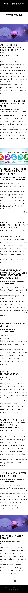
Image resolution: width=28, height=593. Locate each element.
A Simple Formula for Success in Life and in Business (13, 474)
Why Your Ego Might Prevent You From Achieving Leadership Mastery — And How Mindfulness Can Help (13, 423)
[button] (14, 9)
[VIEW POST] (14, 33)
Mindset (4, 56)
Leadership (5, 177)
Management (5, 109)
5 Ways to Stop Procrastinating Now (9, 373)
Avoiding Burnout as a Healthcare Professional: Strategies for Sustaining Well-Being (13, 48)
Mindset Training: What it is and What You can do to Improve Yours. (13, 103)
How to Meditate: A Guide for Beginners (12, 537)
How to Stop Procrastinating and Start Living (13, 325)
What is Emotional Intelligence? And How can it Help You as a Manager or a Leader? (14, 171)
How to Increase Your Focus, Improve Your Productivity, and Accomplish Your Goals (14, 225)
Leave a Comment (10, 58)
